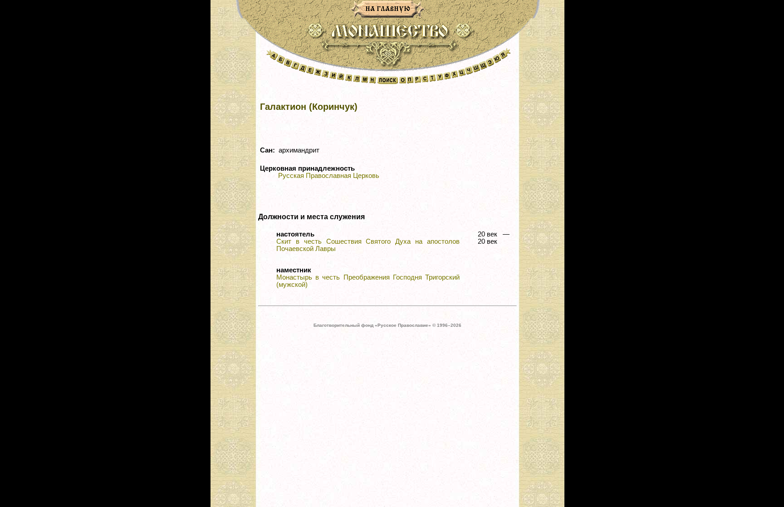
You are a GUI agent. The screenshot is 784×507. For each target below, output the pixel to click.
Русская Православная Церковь (328, 175)
